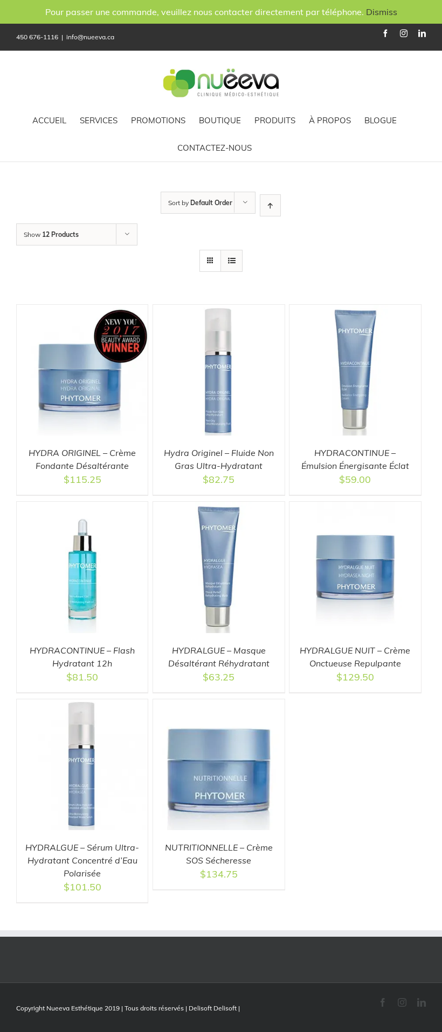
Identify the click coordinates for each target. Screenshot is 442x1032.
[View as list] (231, 260)
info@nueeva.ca (90, 37)
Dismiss (381, 11)
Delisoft (225, 1008)
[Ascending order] (270, 205)
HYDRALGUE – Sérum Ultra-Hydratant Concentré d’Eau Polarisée (82, 860)
